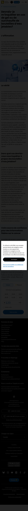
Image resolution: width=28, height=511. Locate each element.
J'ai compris (14, 259)
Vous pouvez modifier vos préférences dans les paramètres (13, 265)
